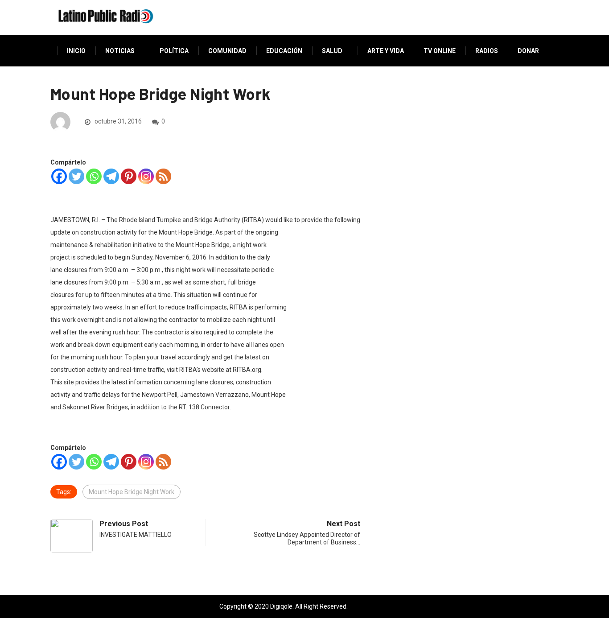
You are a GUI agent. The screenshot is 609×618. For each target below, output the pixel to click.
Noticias (120, 50)
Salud (332, 50)
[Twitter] (76, 176)
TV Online (440, 50)
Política (174, 50)
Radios (486, 50)
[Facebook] (59, 176)
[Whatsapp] (94, 176)
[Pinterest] (128, 176)
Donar (528, 50)
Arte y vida (385, 50)
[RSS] (163, 176)
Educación (284, 50)
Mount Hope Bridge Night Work (131, 491)
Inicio (76, 50)
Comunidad (227, 50)
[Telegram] (111, 176)
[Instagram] (146, 176)
